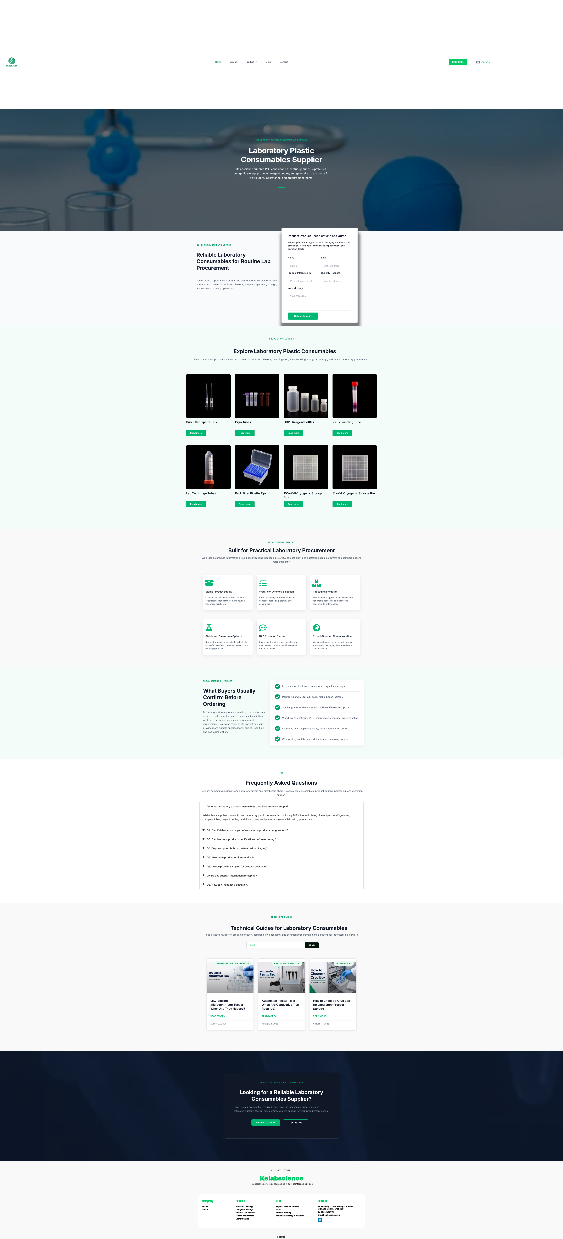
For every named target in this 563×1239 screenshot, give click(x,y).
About (233, 62)
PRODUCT (240, 1201)
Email (324, 257)
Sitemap (281, 1237)
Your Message (295, 288)
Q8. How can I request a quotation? (227, 884)
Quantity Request (330, 272)
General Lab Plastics (245, 1212)
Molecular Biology (244, 1206)
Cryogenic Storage (244, 1209)
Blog (268, 62)
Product (250, 62)
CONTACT (322, 1201)
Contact (284, 62)
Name (291, 257)
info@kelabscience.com (329, 1215)
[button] (281, 806)
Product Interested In (299, 272)
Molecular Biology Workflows (290, 1215)
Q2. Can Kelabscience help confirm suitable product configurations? (247, 830)
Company (207, 1201)
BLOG (279, 1201)
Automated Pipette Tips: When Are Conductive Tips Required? (280, 1004)
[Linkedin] (320, 1220)
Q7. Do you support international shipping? (232, 875)
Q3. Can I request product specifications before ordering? (241, 839)
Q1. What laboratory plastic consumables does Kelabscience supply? (247, 806)
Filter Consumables (245, 1215)
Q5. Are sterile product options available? (231, 857)
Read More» (217, 1016)
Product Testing (283, 1212)
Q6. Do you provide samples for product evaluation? (237, 866)
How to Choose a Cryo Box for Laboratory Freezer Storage (331, 1004)
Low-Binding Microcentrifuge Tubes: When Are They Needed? (227, 1004)
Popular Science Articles (287, 1206)
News (278, 1209)
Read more (196, 433)
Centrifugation (242, 1218)
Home (218, 62)
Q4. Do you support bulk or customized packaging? (237, 848)
